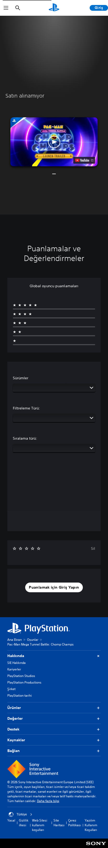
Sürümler (20, 378)
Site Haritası (58, 822)
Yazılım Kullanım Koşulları (91, 825)
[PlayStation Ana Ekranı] (54, 8)
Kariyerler (14, 669)
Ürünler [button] (14, 707)
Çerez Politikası (74, 822)
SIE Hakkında (16, 662)
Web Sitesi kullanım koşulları (39, 825)
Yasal (11, 820)
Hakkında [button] (15, 655)
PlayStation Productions (24, 682)
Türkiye (22, 814)
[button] (54, 141)
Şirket (11, 689)
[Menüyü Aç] (6, 8)
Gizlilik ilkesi (23, 822)
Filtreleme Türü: (26, 408)
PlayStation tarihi (19, 695)
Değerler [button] (15, 718)
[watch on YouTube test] (84, 160)
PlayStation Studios (21, 676)
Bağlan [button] (13, 750)
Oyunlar (32, 639)
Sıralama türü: (25, 438)
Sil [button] (93, 548)
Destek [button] (13, 729)
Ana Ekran (14, 639)
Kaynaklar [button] (16, 740)
